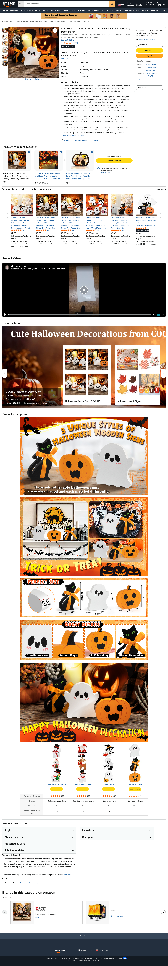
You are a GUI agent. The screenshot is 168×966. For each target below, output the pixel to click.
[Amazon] (9, 4)
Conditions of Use (51, 958)
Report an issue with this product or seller (81, 140)
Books (118, 10)
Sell (137, 10)
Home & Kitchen (8, 22)
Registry (154, 10)
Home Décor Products (24, 22)
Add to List (142, 88)
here (6, 869)
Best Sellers (55, 10)
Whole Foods (93, 10)
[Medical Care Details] (32, 10)
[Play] (4, 314)
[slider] (79, 314)
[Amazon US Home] (60, 951)
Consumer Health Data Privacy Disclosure (87, 958)
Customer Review (18, 269)
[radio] (5, 30)
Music (162, 10)
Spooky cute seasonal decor (38, 269)
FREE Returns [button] (67, 59)
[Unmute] (163, 314)
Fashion (145, 10)
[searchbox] (66, 3)
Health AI (14, 10)
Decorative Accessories (58, 22)
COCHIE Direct (151, 64)
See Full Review (58, 269)
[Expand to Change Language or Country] (91, 950)
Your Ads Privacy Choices (113, 958)
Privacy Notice (64, 958)
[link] (48, 160)
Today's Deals (108, 10)
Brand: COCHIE (67, 40)
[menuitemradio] (158, 315)
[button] (5, 10)
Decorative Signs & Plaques (79, 22)
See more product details (73, 136)
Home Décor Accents (40, 22)
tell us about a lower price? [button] (31, 883)
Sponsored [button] (6, 897)
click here (68, 875)
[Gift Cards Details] (133, 10)
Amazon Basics (41, 10)
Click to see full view (33, 79)
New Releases (69, 10)
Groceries (82, 10)
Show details (105, 172)
